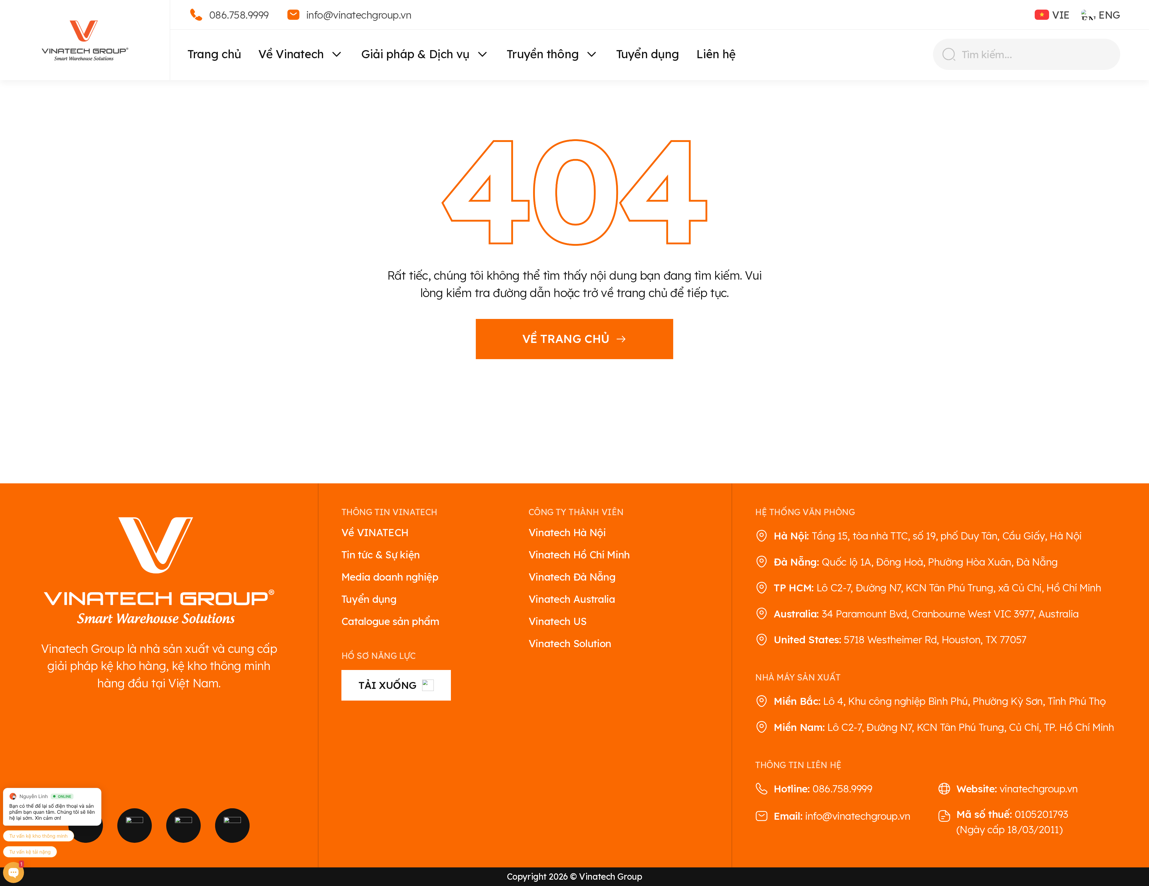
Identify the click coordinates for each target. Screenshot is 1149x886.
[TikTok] (183, 825)
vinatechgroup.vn (1039, 788)
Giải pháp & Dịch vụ (415, 54)
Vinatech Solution (570, 643)
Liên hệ (716, 54)
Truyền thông (543, 54)
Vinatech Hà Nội (567, 532)
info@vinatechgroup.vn (857, 815)
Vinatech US (558, 621)
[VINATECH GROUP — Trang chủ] (85, 40)
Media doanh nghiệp (390, 577)
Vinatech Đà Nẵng (572, 577)
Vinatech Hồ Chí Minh (579, 554)
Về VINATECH (375, 532)
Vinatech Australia (572, 599)
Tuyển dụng (647, 54)
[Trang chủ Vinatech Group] (159, 571)
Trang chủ (214, 54)
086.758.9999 (842, 788)
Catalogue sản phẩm (390, 621)
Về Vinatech (291, 54)
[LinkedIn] (232, 825)
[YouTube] (134, 825)
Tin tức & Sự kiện (380, 554)
